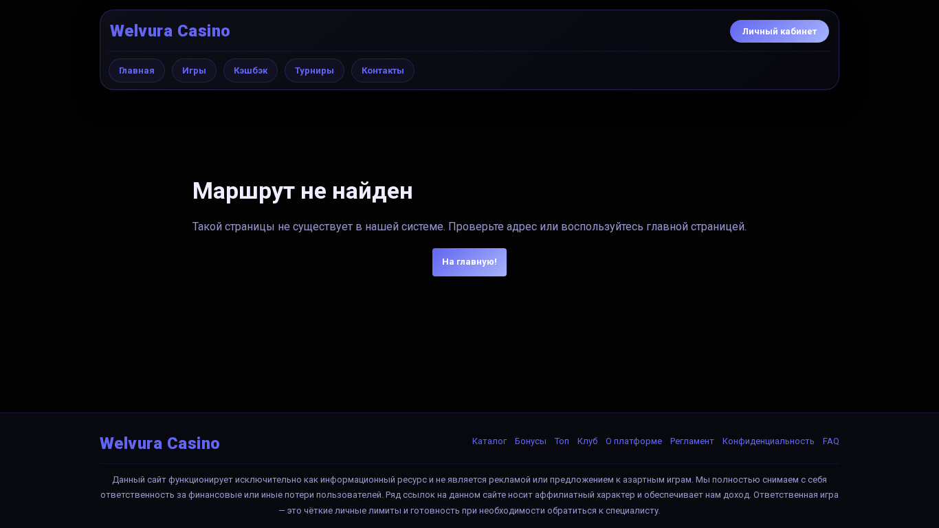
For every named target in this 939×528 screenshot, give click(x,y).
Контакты (383, 70)
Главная (137, 70)
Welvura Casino (170, 31)
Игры (194, 70)
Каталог (489, 441)
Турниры (314, 70)
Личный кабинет (779, 31)
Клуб (587, 441)
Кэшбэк (250, 70)
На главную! (469, 261)
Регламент (692, 441)
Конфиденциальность (768, 441)
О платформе (634, 441)
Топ (562, 441)
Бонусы (530, 441)
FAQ (831, 441)
